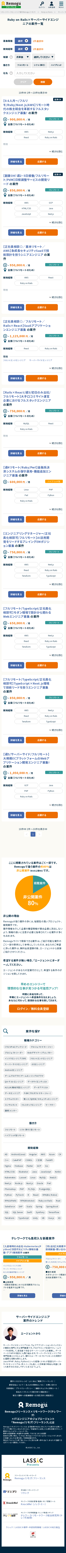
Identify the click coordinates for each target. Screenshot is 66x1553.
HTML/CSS (26, 208)
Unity (35, 1218)
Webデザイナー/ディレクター (40, 1052)
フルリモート (54, 119)
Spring (39, 1206)
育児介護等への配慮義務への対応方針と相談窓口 (33, 1395)
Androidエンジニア (13, 1070)
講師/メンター (11, 1110)
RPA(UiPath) (10, 1200)
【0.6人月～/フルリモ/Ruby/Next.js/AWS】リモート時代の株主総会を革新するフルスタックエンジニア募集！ (26, 106)
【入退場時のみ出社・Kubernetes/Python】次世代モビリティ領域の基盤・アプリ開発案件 (22, 1249)
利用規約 (10, 1388)
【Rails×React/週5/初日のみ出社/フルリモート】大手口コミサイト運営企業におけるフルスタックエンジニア (27, 396)
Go (46, 1165)
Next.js (51, 131)
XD (59, 1218)
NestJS (53, 1177)
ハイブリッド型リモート (15, 1135)
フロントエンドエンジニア (14, 360)
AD (6, 1154)
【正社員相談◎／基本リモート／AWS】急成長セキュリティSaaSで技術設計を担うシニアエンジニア (26, 250)
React (26, 137)
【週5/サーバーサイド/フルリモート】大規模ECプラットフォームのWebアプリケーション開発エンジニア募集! (26, 758)
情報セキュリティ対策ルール (46, 1388)
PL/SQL (31, 1189)
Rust (58, 1200)
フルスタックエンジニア (31, 1104)
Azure (52, 1154)
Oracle (40, 1183)
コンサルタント (11, 1104)
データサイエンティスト (37, 1081)
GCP (51, 202)
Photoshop (10, 1189)
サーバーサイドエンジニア (40, 360)
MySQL (26, 423)
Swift (29, 1212)
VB (43, 1218)
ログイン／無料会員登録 (33, 1008)
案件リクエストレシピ (18, 1381)
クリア (23, 81)
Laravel (22, 1177)
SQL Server (18, 1212)
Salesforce (10, 1206)
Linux (26, 489)
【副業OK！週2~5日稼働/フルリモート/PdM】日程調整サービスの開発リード (26, 179)
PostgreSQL (44, 1189)
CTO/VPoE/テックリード (16, 1046)
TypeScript (51, 575)
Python (51, 495)
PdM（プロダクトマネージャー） (37, 1093)
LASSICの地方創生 (51, 1527)
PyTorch (20, 1194)
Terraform (26, 575)
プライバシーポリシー (24, 1388)
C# (60, 1154)
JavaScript (26, 214)
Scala (29, 1206)
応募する (41, 161)
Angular (33, 1154)
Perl (26, 495)
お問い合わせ (51, 1384)
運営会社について (16, 1384)
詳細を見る (16, 161)
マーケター (50, 1104)
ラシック (9, 1527)
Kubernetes (10, 1177)
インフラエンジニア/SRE (15, 1058)
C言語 (39, 1160)
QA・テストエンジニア (14, 1081)
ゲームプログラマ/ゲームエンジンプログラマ (24, 1075)
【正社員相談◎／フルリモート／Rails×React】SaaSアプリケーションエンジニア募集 (27, 325)
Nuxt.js (29, 1183)
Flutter (30, 1165)
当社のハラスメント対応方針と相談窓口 (32, 1392)
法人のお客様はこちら (35, 1384)
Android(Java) (18, 1154)
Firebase (19, 1165)
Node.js (18, 1183)
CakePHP (17, 1160)
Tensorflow (54, 1212)
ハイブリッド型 (54, 481)
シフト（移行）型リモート (30, 1129)
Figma (8, 1165)
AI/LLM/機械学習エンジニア (17, 1087)
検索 (43, 81)
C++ (7, 1160)
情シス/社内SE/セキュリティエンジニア (41, 1099)
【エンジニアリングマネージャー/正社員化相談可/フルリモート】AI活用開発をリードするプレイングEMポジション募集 (27, 539)
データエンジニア (12, 1093)
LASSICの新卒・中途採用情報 (28, 1527)
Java (51, 208)
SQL (7, 1212)
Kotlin (58, 1171)
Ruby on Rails (51, 137)
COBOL (28, 1160)
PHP (51, 489)
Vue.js (51, 1218)
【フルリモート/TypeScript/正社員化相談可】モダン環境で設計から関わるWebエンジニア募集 (27, 612)
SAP (21, 1206)
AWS (26, 131)
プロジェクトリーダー (14, 1052)
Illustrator (23, 1171)
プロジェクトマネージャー (42, 1046)
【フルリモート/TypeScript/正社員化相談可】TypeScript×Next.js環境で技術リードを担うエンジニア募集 (27, 683)
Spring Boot (52, 1206)
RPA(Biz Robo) (50, 1194)
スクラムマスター (12, 1099)
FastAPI (49, 1160)
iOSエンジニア (38, 1064)
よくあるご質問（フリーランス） (41, 1381)
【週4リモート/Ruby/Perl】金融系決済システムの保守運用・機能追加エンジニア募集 (27, 471)
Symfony (40, 1212)
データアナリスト (41, 1087)
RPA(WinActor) (28, 1200)
